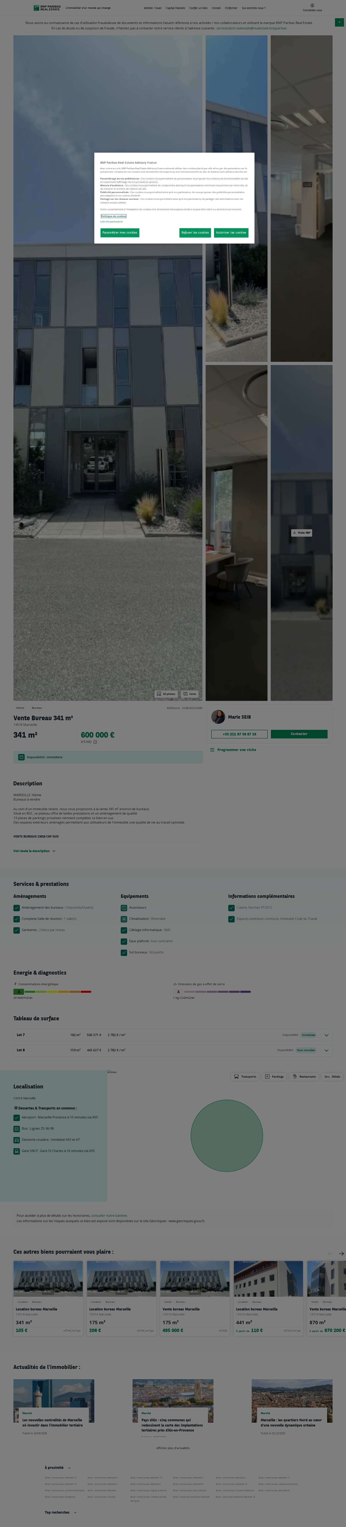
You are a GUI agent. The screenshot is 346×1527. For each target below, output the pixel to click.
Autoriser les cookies (231, 232)
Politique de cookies (113, 216)
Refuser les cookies (195, 232)
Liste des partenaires (111, 221)
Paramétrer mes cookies (120, 232)
